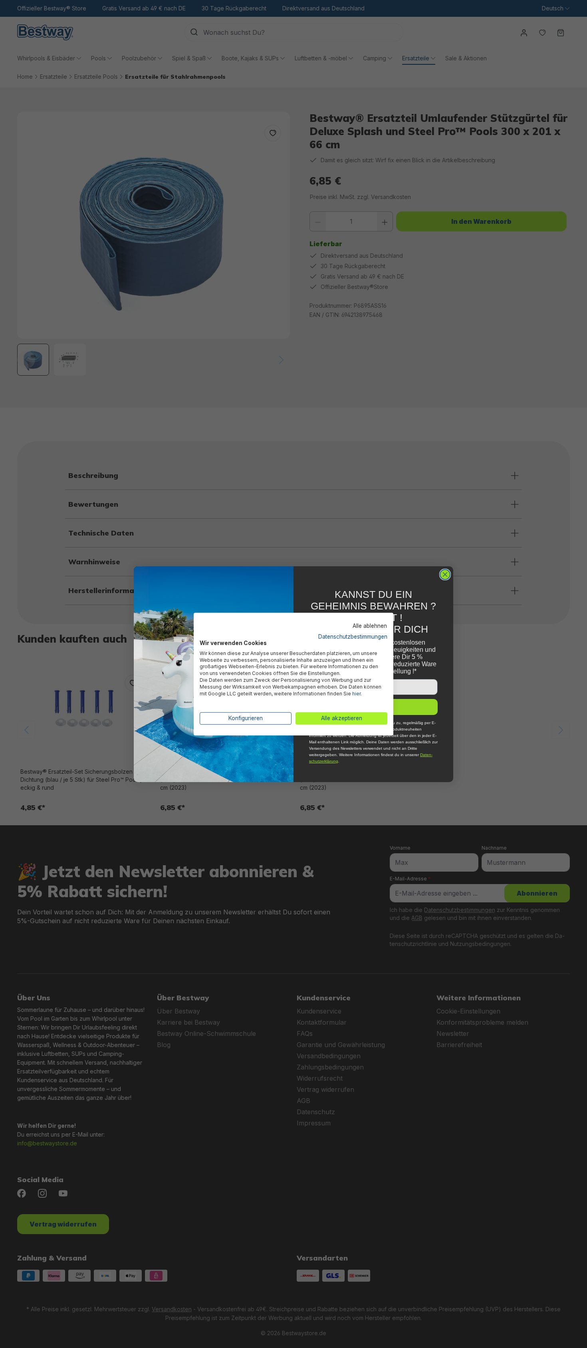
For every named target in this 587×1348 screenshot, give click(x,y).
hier (356, 694)
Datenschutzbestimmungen (352, 636)
